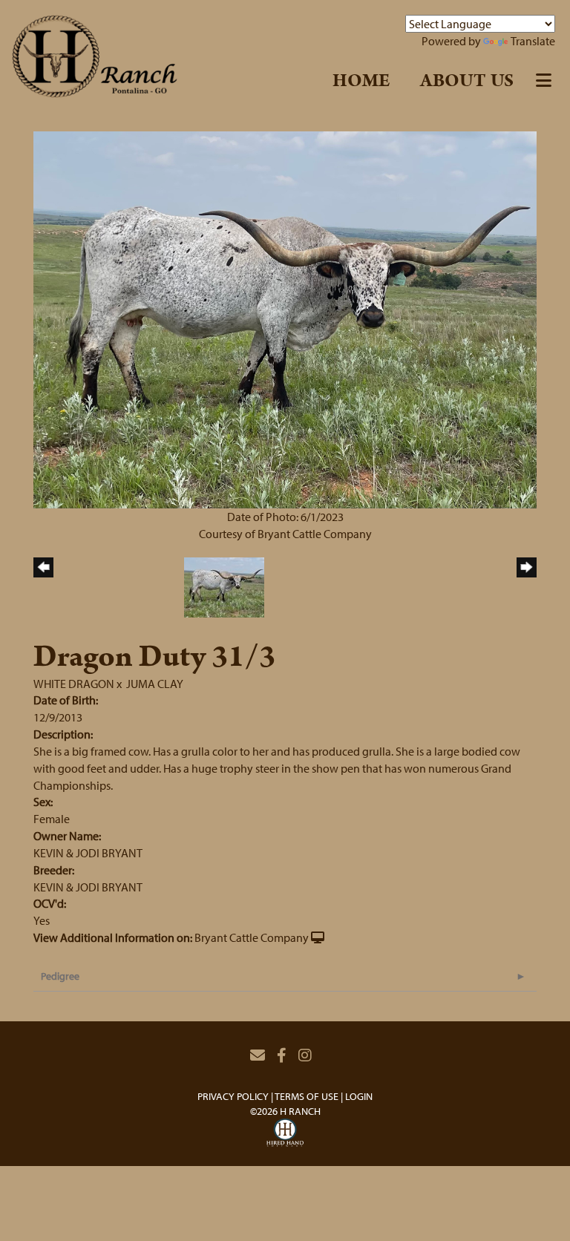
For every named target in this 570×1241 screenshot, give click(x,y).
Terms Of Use (306, 1096)
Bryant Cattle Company (251, 937)
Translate (533, 40)
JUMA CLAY (154, 683)
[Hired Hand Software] (285, 1135)
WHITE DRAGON (73, 683)
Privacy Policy (233, 1096)
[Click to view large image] (285, 318)
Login (359, 1096)
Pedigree (60, 976)
